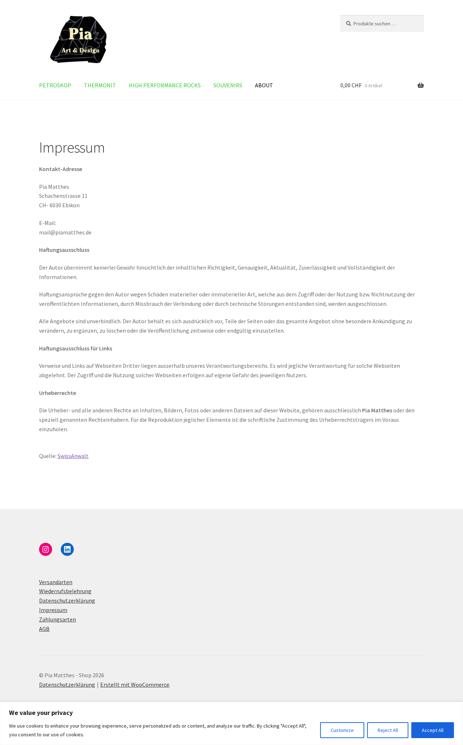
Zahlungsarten (57, 619)
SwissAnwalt (73, 455)
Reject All (388, 730)
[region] (231, 723)
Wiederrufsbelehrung (65, 591)
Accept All (432, 730)
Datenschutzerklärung (67, 600)
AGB (44, 628)
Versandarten (55, 582)
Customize (342, 730)
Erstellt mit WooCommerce (134, 684)
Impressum (53, 609)
